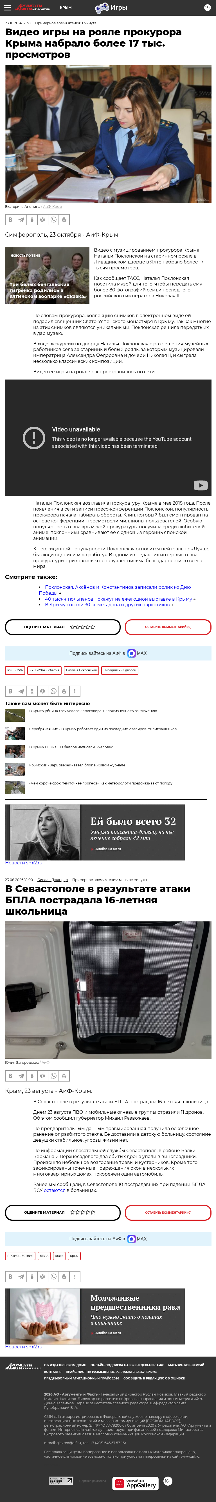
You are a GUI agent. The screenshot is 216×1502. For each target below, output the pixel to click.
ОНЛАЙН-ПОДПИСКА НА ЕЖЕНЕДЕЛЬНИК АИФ (127, 1365)
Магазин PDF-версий (186, 1365)
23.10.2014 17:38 (18, 23)
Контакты (52, 1372)
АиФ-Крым (52, 206)
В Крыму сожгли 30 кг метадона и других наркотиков (107, 604)
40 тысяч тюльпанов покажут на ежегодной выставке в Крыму (118, 599)
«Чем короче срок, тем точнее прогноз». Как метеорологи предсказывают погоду (100, 783)
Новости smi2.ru (23, 863)
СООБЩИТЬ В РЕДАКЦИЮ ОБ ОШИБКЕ (154, 1378)
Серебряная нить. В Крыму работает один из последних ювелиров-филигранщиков (103, 729)
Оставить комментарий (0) (168, 627)
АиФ (46, 1062)
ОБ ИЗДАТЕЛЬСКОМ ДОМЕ (65, 1365)
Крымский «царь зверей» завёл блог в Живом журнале (77, 765)
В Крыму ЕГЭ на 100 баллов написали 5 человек (71, 747)
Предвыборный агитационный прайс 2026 (81, 1378)
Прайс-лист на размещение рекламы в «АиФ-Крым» (111, 1372)
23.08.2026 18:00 (19, 880)
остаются (55, 1190)
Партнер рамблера (92, 1481)
